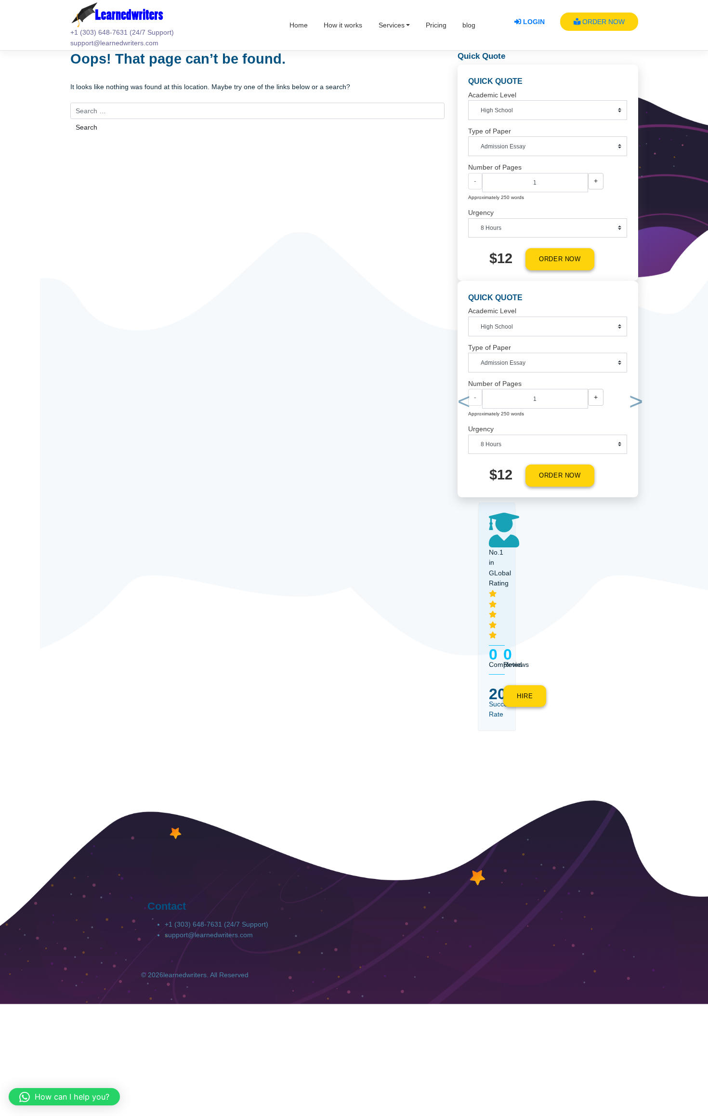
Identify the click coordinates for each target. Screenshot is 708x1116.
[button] (462, 403)
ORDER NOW (602, 22)
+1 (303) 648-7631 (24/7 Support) (216, 924)
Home (298, 25)
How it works (343, 25)
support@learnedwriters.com (209, 935)
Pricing (436, 25)
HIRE (525, 696)
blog (468, 25)
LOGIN (533, 22)
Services (392, 25)
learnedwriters (185, 975)
